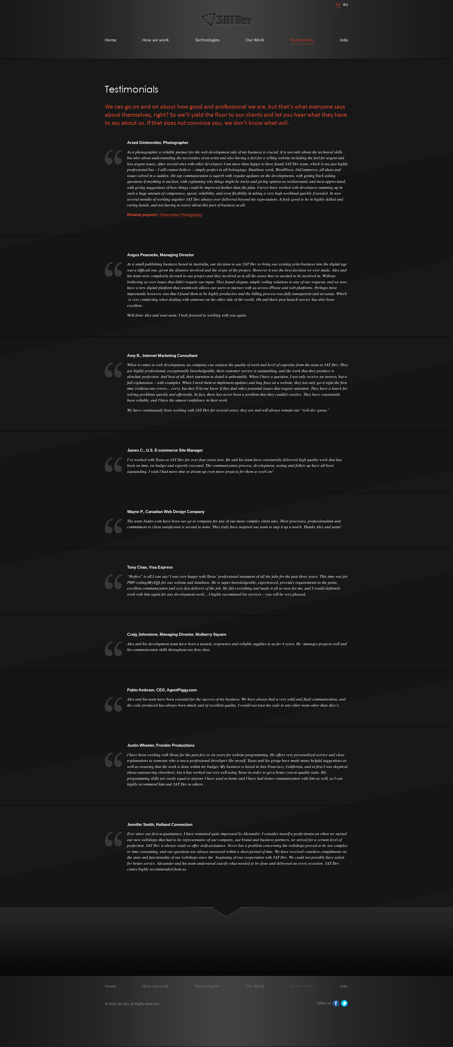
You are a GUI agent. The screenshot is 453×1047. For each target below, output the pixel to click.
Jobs (344, 40)
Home (110, 40)
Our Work (255, 40)
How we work (155, 40)
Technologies (207, 40)
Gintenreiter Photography (180, 214)
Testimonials (302, 40)
